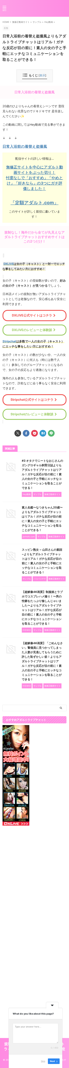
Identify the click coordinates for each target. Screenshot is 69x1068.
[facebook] (26, 433)
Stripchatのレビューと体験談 (32, 414)
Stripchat (9, 341)
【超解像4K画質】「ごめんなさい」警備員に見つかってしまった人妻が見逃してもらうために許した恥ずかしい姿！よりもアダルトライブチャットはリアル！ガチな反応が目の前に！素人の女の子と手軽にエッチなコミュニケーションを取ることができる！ (42, 661)
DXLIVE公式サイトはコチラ (32, 315)
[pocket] (34, 433)
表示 (42, 75)
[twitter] (17, 433)
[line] (51, 433)
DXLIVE (9, 264)
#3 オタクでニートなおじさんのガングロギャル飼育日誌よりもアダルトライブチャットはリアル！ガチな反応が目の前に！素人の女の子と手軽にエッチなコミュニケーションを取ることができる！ (42, 474)
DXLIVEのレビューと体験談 (32, 330)
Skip (43, 1061)
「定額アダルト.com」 (34, 202)
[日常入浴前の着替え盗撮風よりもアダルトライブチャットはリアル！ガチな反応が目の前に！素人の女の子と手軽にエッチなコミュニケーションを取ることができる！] (43, 433)
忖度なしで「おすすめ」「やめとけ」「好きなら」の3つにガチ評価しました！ (34, 183)
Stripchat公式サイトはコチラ (32, 400)
